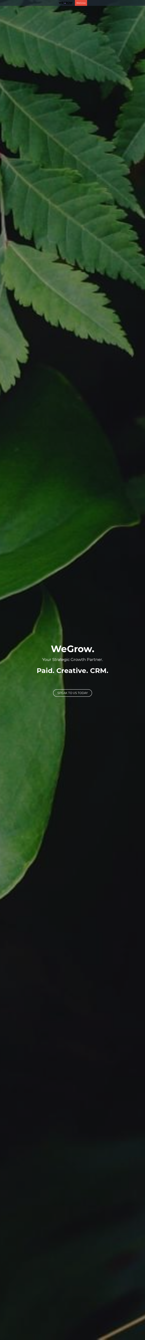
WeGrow (72, 3)
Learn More (16, 1329)
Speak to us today (72, 690)
